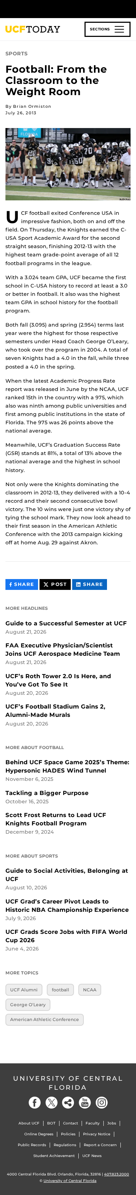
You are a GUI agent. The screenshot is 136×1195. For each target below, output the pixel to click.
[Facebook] (35, 1103)
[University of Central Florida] (55, 8)
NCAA (89, 989)
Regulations (65, 1145)
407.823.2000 (116, 1174)
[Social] (68, 1103)
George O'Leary (28, 1004)
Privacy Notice (96, 1134)
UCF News (92, 1155)
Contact (70, 1123)
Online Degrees (38, 1134)
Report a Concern (100, 1145)
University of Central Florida (68, 1083)
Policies (68, 1134)
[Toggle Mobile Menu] (128, 8)
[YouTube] (85, 1103)
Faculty (93, 1123)
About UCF (29, 1123)
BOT (51, 1123)
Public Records (32, 1145)
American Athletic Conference (44, 1019)
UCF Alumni (24, 989)
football (60, 989)
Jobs (111, 1123)
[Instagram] (101, 1103)
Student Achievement (54, 1155)
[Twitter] (51, 1103)
